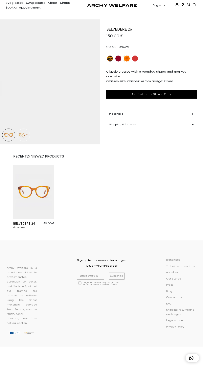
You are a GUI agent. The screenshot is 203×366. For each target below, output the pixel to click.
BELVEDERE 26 (24, 223)
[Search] (188, 4)
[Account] (177, 4)
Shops (65, 3)
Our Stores (173, 279)
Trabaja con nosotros (180, 266)
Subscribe (116, 276)
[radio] (110, 58)
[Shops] (182, 4)
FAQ (168, 304)
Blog (169, 291)
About (52, 3)
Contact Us (174, 297)
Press (169, 285)
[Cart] (194, 4)
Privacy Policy (175, 327)
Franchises (173, 260)
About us (172, 272)
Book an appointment (23, 7)
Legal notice (174, 320)
